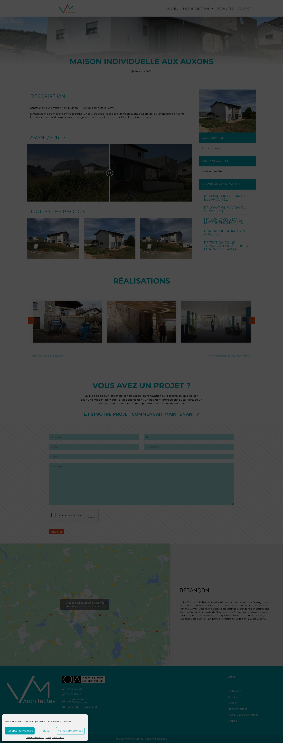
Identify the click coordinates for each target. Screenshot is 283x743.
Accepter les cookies (20, 730)
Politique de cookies (35, 737)
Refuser (45, 730)
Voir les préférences (70, 730)
